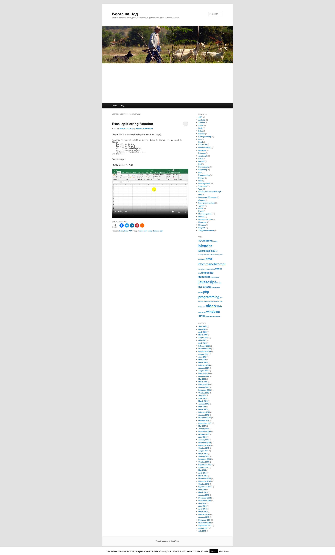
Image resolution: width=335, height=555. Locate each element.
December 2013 (204, 478)
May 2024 (202, 359)
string (150, 231)
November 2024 (204, 351)
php (200, 172)
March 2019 (203, 401)
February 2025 (204, 346)
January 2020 (203, 387)
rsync (217, 301)
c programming (209, 269)
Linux (200, 158)
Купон (200, 211)
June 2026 (202, 326)
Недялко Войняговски (144, 128)
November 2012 (204, 500)
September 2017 (204, 423)
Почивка (202, 225)
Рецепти (201, 227)
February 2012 (204, 514)
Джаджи (201, 200)
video (211, 305)
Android (201, 120)
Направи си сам (205, 219)
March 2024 (203, 362)
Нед (122, 105)
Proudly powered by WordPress (167, 541)
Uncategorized (204, 183)
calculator (213, 255)
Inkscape (202, 153)
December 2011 (204, 520)
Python (201, 178)
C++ (200, 139)
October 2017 (203, 420)
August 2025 (203, 337)
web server (202, 312)
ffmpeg (205, 272)
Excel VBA (128, 231)
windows (213, 311)
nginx (214, 287)
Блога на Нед (125, 13)
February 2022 (204, 373)
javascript (207, 282)
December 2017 (204, 417)
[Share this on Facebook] (121, 225)
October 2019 (203, 393)
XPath (202, 316)
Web (200, 189)
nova (218, 287)
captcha (220, 255)
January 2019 (203, 404)
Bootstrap (204, 251)
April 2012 (202, 509)
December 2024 (204, 348)
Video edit (202, 186)
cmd (209, 258)
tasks (200, 307)
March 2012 (203, 511)
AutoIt (200, 125)
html (212, 277)
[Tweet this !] (127, 225)
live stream (204, 287)
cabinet (206, 255)
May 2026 (202, 329)
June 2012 (202, 506)
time (204, 307)
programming (208, 297)
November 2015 (204, 445)
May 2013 (202, 489)
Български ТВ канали (207, 197)
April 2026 (202, 332)
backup (214, 241)
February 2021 (204, 384)
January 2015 (203, 456)
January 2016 (203, 439)
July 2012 (202, 503)
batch (200, 131)
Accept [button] (213, 551)
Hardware (202, 150)
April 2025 (202, 343)
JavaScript (202, 156)
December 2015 (204, 442)
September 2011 (204, 525)
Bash (200, 128)
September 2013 (204, 486)
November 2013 (204, 481)
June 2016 (202, 437)
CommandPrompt (211, 264)
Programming (204, 175)
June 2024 (202, 357)
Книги (200, 208)
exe (199, 273)
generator (204, 276)
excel (141, 231)
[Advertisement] (167, 83)
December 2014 (204, 459)
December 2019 (204, 390)
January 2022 (203, 376)
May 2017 (202, 426)
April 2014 (202, 473)
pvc (221, 298)
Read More (223, 551)
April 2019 (202, 398)
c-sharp (201, 255)
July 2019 (202, 395)
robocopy (211, 301)
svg (221, 301)
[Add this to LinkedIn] (132, 225)
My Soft (201, 161)
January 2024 (203, 368)
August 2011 (203, 528)
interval (216, 277)
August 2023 (203, 370)
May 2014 (202, 470)
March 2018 (203, 409)
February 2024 (204, 365)
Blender (201, 133)
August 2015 (203, 450)
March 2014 (203, 475)
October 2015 (203, 448)
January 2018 (203, 415)
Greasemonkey (204, 147)
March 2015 (203, 453)
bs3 (213, 251)
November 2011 (204, 522)
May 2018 (202, 406)
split (145, 231)
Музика (201, 216)
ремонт (217, 316)
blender (205, 245)
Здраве (201, 205)
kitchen (219, 283)
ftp (211, 272)
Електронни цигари (206, 203)
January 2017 (203, 428)
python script (203, 301)
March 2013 (203, 492)
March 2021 (203, 381)
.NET (200, 117)
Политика (202, 222)
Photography (203, 167)
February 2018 (204, 412)
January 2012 (203, 517)
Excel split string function (132, 123)
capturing (201, 259)
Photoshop (202, 169)
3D (200, 240)
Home (115, 105)
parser (200, 292)
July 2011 (202, 531)
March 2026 (203, 334)
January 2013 (203, 495)
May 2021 (202, 379)
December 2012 (204, 498)
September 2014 (204, 464)
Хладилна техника (206, 230)
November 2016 (204, 431)
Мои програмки (204, 214)
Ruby (200, 180)
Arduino (201, 122)
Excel (121, 231)
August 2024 (203, 354)
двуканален (210, 316)
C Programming (204, 136)
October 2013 (203, 484)
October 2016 (203, 434)
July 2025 (202, 340)
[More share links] (142, 225)
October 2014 (203, 462)
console (201, 269)
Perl (200, 164)
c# (216, 251)
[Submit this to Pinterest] (137, 225)
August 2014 (203, 467)
